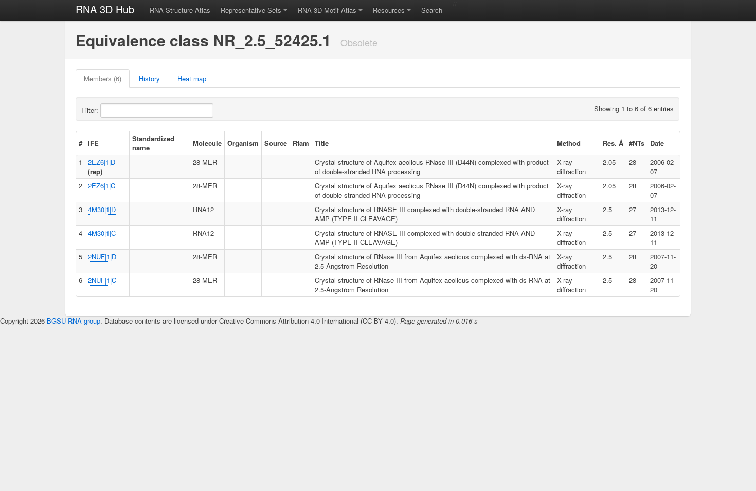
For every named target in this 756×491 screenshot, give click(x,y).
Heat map (191, 78)
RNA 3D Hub (105, 9)
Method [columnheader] (569, 143)
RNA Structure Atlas (180, 10)
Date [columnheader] (657, 143)
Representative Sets (251, 10)
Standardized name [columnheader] (153, 143)
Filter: (90, 110)
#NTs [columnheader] (636, 143)
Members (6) (102, 78)
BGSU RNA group (73, 321)
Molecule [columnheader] (207, 143)
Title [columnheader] (322, 143)
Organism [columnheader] (243, 143)
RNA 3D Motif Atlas (327, 10)
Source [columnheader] (275, 143)
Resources (389, 10)
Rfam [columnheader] (301, 143)
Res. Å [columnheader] (613, 143)
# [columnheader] (80, 143)
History (149, 78)
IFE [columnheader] (93, 143)
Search (431, 10)
